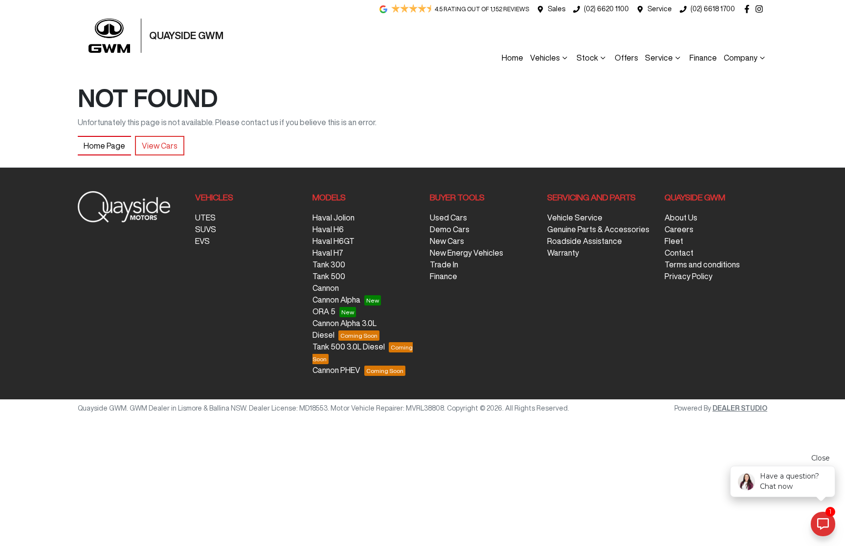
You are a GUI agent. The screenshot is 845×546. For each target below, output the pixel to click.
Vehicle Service (574, 217)
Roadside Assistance (584, 241)
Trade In (444, 264)
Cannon (325, 288)
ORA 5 (323, 311)
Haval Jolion (333, 217)
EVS (202, 241)
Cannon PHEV (336, 370)
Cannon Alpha (336, 300)
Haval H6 (328, 229)
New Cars (447, 241)
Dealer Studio (739, 408)
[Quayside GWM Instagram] (761, 9)
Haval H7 (327, 253)
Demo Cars (449, 229)
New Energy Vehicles (466, 253)
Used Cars (448, 217)
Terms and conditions (702, 264)
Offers (626, 58)
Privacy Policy (688, 276)
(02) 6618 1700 (712, 8)
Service (659, 8)
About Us (681, 217)
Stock (587, 58)
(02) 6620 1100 (606, 8)
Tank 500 (328, 276)
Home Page (104, 146)
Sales (556, 8)
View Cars (160, 146)
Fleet (674, 241)
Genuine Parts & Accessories (598, 229)
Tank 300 (328, 264)
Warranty (563, 253)
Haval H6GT (333, 241)
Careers (679, 229)
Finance (703, 58)
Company (740, 58)
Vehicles (545, 58)
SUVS (205, 229)
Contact (679, 253)
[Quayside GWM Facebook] (749, 9)
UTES (205, 217)
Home (512, 58)
